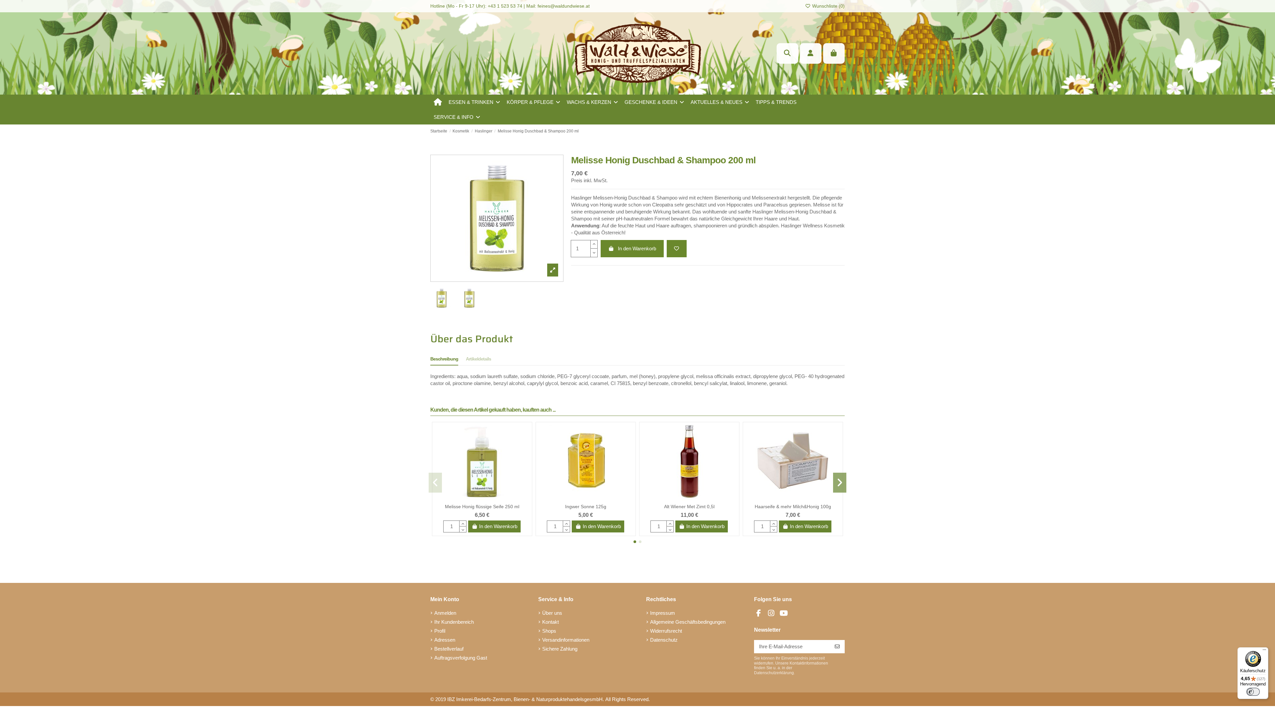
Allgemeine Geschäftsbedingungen (687, 622)
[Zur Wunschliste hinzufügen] (677, 249)
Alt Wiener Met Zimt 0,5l (689, 506)
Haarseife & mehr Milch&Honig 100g (793, 506)
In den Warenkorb (637, 248)
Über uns (552, 613)
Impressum (662, 613)
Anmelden (445, 613)
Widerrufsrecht (666, 631)
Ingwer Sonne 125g (585, 506)
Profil (439, 631)
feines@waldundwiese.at (564, 6)
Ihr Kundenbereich (454, 622)
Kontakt (550, 622)
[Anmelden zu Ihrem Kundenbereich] (811, 53)
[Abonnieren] (837, 647)
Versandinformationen (565, 640)
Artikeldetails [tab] (478, 358)
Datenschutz (664, 640)
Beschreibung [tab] (444, 358)
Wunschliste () (828, 6)
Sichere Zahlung (559, 649)
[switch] (1253, 692)
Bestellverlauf (449, 649)
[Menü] (1264, 651)
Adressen (444, 640)
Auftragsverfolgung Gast (460, 658)
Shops (549, 631)
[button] (474, 102)
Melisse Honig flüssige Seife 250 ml (482, 506)
